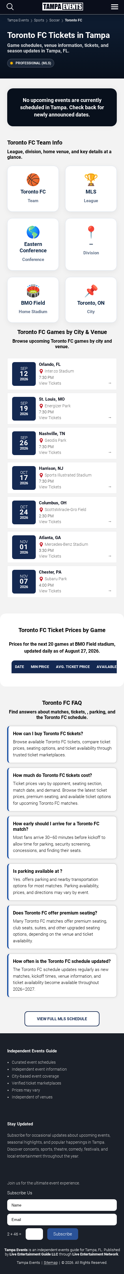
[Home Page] (62, 7)
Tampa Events (18, 20)
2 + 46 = (14, 1234)
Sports (39, 20)
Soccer (54, 20)
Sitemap (51, 1262)
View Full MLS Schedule (62, 1018)
